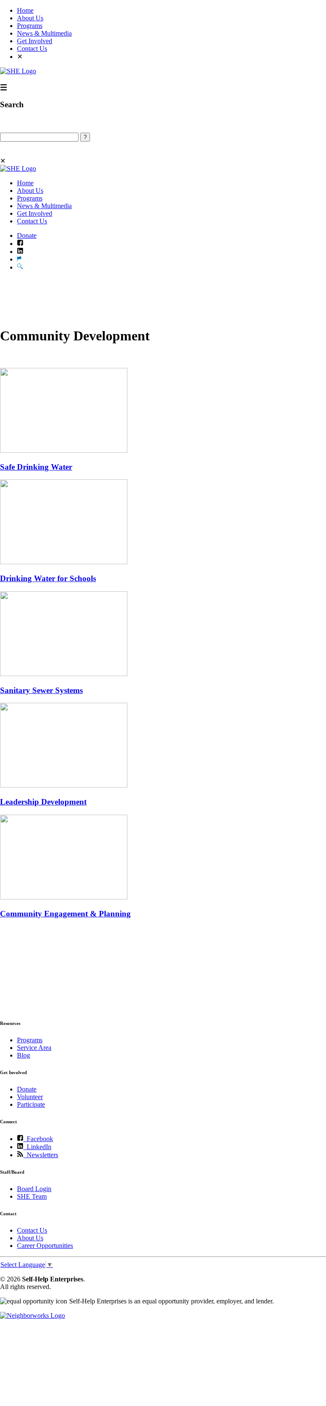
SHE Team (32, 1196)
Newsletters (40, 1154)
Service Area (34, 1047)
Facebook (38, 1138)
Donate (27, 235)
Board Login (34, 1188)
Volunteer (30, 1096)
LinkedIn (37, 1146)
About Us (30, 18)
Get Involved (34, 41)
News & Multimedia (44, 33)
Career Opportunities (45, 1245)
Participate (31, 1104)
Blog (23, 1055)
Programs (29, 25)
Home (25, 10)
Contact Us (32, 48)
